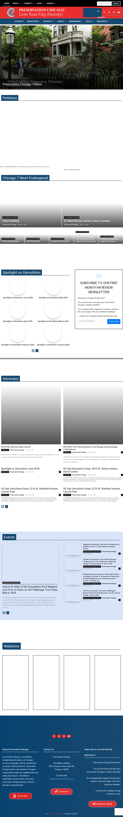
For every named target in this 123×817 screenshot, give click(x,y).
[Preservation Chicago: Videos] (61, 57)
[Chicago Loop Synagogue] (12, 236)
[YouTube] (119, 13)
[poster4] (77, 683)
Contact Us (48, 749)
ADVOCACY (5, 450)
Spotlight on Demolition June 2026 (18, 298)
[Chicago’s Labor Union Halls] (61, 236)
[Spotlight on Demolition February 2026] (17, 334)
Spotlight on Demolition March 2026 (53, 321)
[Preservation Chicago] (36, 12)
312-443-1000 (61, 776)
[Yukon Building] (30, 207)
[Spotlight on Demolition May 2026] (53, 287)
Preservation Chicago (17, 450)
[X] (64, 736)
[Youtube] (69, 736)
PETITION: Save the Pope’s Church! (16, 447)
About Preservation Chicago (15, 749)
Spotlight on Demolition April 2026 (18, 321)
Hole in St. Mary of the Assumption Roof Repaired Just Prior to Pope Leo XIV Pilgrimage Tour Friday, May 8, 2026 (30, 589)
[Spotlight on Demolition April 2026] (17, 310)
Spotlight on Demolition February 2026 (17, 345)
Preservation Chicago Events (11, 583)
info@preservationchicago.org (61, 779)
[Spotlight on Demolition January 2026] (53, 334)
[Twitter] (109, 13)
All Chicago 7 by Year (10, 217)
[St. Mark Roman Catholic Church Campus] (92, 207)
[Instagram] (114, 13)
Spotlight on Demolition (21, 272)
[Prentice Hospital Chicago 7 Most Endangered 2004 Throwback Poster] (15, 683)
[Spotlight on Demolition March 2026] (53, 310)
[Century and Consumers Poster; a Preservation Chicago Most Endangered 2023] (107, 683)
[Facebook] (104, 13)
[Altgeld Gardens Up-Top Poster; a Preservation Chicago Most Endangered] (46, 683)
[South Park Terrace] (37, 236)
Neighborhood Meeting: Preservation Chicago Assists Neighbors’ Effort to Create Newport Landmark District (101, 547)
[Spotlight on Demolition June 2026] (17, 287)
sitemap (61, 786)
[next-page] (36, 350)
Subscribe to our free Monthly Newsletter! (98, 752)
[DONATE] (97, 11)
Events (9, 537)
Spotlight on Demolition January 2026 (53, 345)
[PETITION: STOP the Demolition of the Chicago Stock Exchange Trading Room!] (93, 414)
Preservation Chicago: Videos (22, 84)
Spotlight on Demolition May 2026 (53, 298)
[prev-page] (33, 350)
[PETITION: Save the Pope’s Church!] (31, 414)
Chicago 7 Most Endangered (25, 178)
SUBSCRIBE (114, 321)
